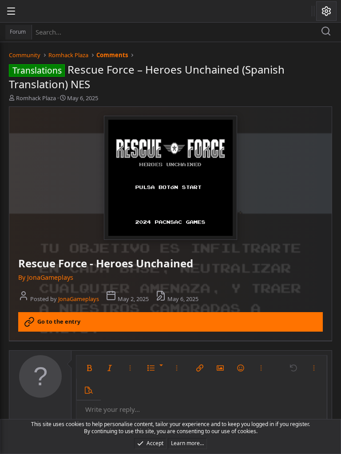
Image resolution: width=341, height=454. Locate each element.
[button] (89, 368)
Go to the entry (58, 321)
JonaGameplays (78, 299)
